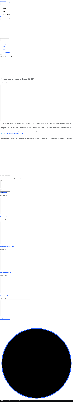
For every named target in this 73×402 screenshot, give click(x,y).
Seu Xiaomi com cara (5, 319)
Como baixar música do (5, 272)
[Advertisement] (36, 30)
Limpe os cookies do (5, 216)
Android (4, 6)
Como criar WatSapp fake (6, 295)
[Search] (0, 16)
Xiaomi (4, 11)
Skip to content (3, 1)
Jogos (4, 9)
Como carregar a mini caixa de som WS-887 (14, 133)
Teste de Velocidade (6, 14)
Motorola (4, 8)
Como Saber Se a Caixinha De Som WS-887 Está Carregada (17, 135)
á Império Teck (18, 400)
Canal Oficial (5, 12)
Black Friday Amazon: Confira (7, 246)
